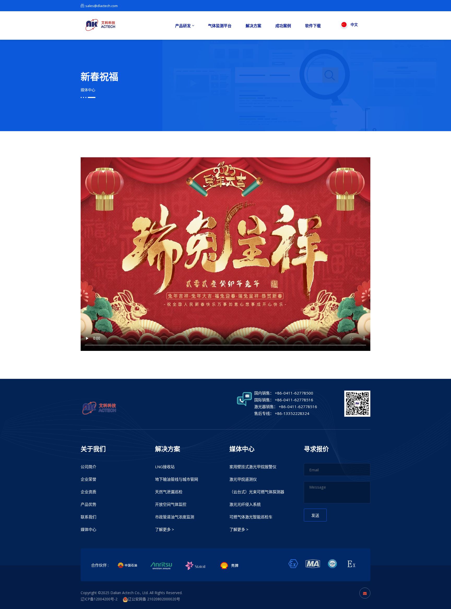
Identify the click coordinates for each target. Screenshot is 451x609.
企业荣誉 (88, 479)
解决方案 (253, 25)
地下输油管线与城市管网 (176, 479)
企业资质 (88, 491)
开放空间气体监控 (170, 504)
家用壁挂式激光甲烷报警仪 (252, 466)
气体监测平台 (220, 25)
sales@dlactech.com (101, 5)
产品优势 (88, 504)
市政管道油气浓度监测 (174, 516)
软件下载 (313, 25)
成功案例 (283, 25)
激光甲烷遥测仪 (243, 479)
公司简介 (88, 466)
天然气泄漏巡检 (168, 491)
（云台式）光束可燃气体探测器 (256, 491)
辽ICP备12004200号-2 (102, 598)
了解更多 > (164, 529)
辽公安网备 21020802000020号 (154, 598)
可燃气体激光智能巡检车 (250, 516)
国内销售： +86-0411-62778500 (283, 393)
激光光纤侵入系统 (245, 504)
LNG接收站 (165, 466)
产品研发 (183, 25)
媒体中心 (88, 89)
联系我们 (88, 516)
